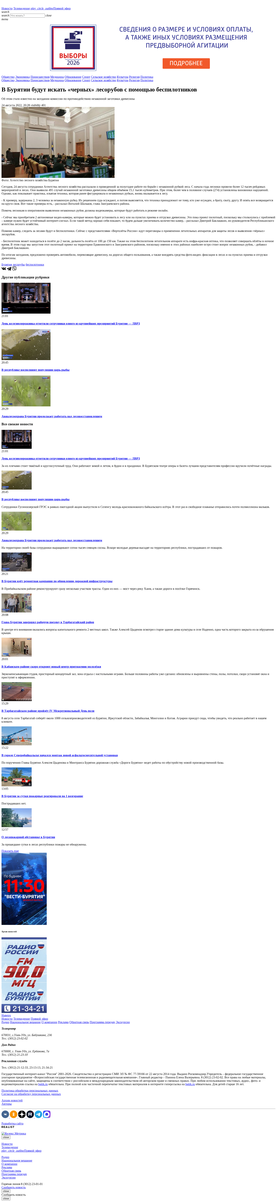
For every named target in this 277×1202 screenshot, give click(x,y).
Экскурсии (123, 1022)
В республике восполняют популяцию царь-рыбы (36, 369)
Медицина (57, 76)
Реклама (63, 1022)
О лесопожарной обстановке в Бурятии (28, 837)
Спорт (86, 76)
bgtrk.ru (43, 1084)
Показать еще (10, 850)
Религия (134, 76)
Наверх (6, 1015)
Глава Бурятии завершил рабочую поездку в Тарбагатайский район (48, 622)
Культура (122, 76)
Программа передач (102, 1022)
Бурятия (7, 264)
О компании (49, 1022)
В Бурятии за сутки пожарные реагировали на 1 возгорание (42, 796)
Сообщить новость (14, 1187)
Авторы (7, 1103)
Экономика (22, 76)
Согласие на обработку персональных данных (31, 1094)
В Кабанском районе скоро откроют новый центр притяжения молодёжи (51, 666)
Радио (5, 1022)
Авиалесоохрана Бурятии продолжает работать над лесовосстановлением (52, 416)
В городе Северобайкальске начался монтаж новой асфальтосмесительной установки (60, 755)
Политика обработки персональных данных (30, 1090)
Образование (73, 76)
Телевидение (21, 8)
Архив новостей (12, 1100)
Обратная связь (79, 1022)
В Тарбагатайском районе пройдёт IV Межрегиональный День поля (48, 710)
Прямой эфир (51, 8)
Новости (7, 8)
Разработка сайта (12, 1123)
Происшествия (40, 76)
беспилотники (35, 264)
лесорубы (19, 264)
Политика (146, 76)
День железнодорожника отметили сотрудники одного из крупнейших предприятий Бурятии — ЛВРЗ (71, 323)
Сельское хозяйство (103, 76)
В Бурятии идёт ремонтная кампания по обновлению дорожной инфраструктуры (57, 581)
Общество (8, 76)
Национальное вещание (25, 1022)
